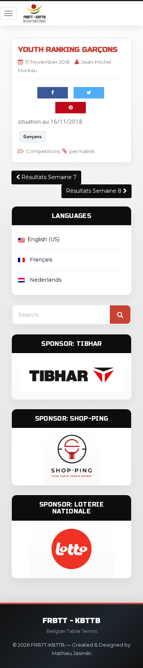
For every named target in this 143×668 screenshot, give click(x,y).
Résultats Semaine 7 (48, 177)
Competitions (43, 151)
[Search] (120, 314)
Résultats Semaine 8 (94, 190)
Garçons (32, 136)
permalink (82, 151)
